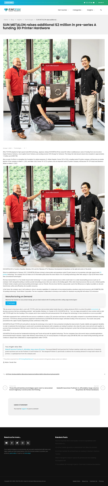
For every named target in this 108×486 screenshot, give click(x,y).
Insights (19, 20)
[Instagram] (22, 443)
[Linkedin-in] (28, 443)
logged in (24, 409)
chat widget (27, 453)
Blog (12, 20)
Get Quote (12, 303)
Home (6, 20)
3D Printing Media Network (26, 359)
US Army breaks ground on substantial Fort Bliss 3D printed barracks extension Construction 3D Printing (37, 3)
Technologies (29, 20)
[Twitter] (17, 443)
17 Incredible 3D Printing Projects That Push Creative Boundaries (77, 464)
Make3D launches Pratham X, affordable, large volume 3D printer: (25, 349)
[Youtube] (6, 443)
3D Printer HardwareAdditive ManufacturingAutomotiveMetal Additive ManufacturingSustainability (32, 374)
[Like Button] (24, 148)
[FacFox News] (12, 9)
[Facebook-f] (12, 443)
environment (94, 309)
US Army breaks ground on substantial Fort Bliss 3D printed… (76, 447)
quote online (13, 453)
